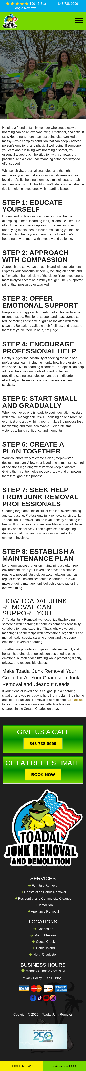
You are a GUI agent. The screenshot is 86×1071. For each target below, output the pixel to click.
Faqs (48, 978)
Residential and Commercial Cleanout (45, 898)
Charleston (45, 929)
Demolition (45, 905)
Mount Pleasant (45, 935)
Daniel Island (45, 948)
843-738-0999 (68, 3)
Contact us (75, 699)
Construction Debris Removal (45, 892)
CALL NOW (21, 1066)
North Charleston (45, 954)
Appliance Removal (45, 911)
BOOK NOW (43, 774)
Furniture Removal (45, 885)
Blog (58, 978)
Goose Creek (45, 941)
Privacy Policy (32, 978)
